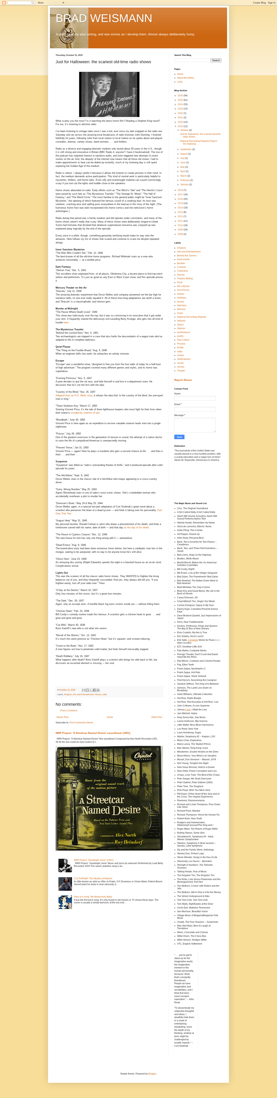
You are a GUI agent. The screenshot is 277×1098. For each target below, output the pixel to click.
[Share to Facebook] (94, 690)
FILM (179, 282)
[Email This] (84, 690)
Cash (188, 709)
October (184, 130)
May (182, 167)
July (182, 158)
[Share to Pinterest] (98, 690)
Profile (180, 347)
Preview (181, 343)
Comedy (181, 267)
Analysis (68, 694)
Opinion (181, 328)
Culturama (182, 271)
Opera (180, 324)
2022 (181, 113)
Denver (181, 274)
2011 (181, 221)
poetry (180, 336)
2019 (181, 126)
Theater (181, 370)
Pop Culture (183, 340)
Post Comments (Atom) (81, 722)
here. (66, 322)
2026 (181, 95)
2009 (181, 229)
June (183, 162)
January (184, 184)
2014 (181, 207)
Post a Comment (68, 710)
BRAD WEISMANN (104, 18)
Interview (181, 305)
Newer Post (62, 717)
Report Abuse (183, 379)
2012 (181, 216)
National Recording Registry (191, 317)
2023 (181, 108)
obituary (181, 320)
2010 (181, 225)
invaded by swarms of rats (85, 412)
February (185, 180)
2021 (181, 117)
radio (104, 694)
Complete (193, 640)
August (184, 154)
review (180, 355)
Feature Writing (185, 278)
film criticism (183, 286)
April (183, 171)
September (186, 149)
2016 (181, 199)
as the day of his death (136, 527)
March (183, 176)
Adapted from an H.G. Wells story (74, 395)
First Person (183, 290)
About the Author (185, 78)
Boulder (181, 263)
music (180, 313)
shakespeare (184, 359)
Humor (180, 301)
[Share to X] (91, 690)
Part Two (66, 513)
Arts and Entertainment (83, 694)
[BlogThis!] (87, 690)
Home (110, 717)
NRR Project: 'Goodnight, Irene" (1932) (93, 860)
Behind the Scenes (187, 255)
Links (180, 81)
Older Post (156, 717)
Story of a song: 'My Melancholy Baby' (93, 896)
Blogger (152, 1073)
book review (183, 259)
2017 (181, 194)
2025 (181, 100)
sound (180, 363)
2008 (181, 234)
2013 (181, 212)
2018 (181, 190)
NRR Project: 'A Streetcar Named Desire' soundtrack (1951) (93, 732)
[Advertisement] (191, 481)
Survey (180, 366)
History (98, 694)
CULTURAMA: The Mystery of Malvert (93, 878)
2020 (181, 122)
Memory (181, 309)
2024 (181, 104)
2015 (181, 203)
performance (183, 332)
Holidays (181, 297)
